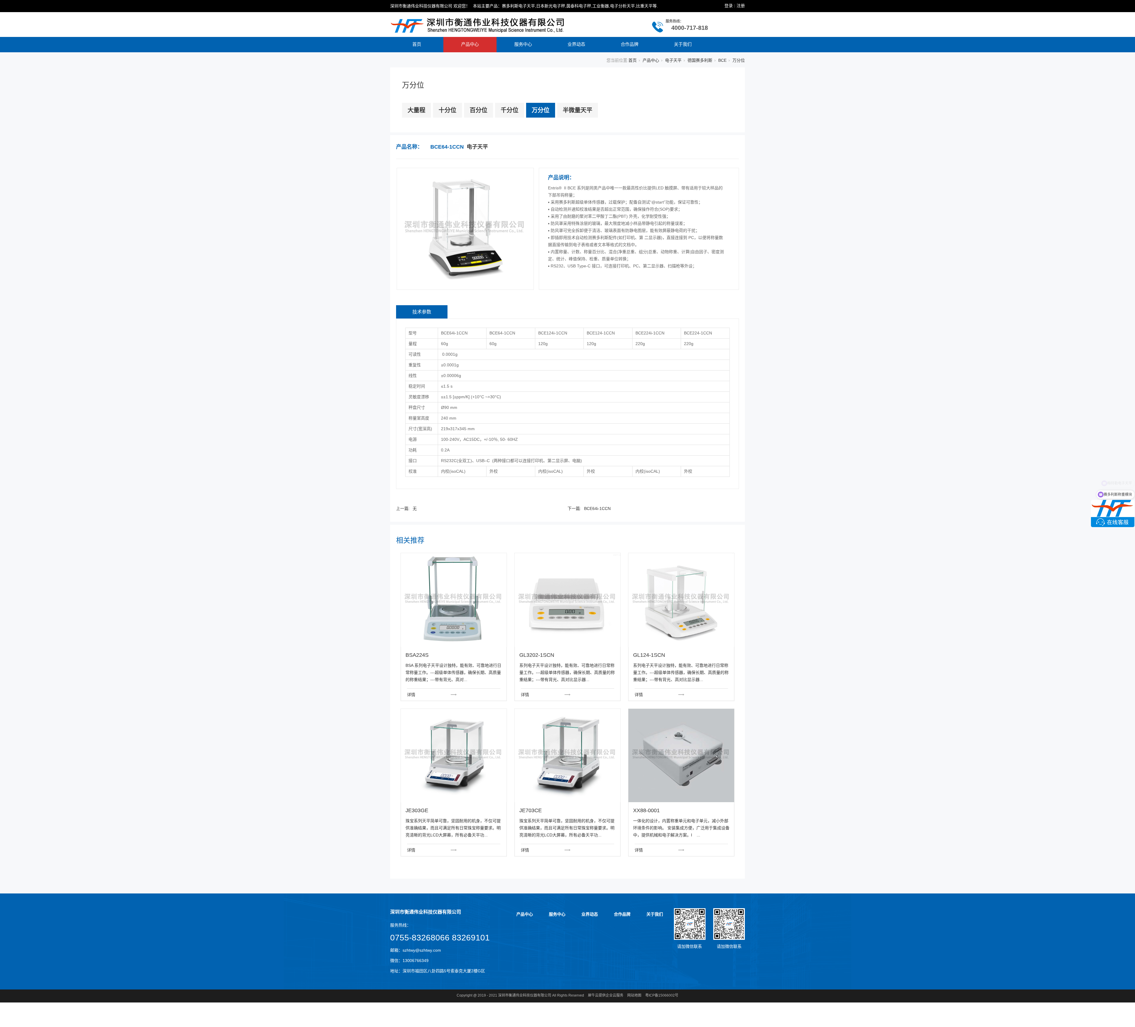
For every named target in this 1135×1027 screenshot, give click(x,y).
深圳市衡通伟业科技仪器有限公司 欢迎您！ (430, 6)
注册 (741, 5)
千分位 (509, 110)
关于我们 (683, 44)
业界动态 (576, 44)
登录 (728, 5)
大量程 (416, 110)
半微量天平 (577, 110)
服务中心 (523, 44)
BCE (722, 60)
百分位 (478, 110)
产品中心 (470, 44)
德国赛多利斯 (700, 60)
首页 (416, 44)
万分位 (738, 60)
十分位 (447, 110)
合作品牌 (629, 44)
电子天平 (673, 60)
